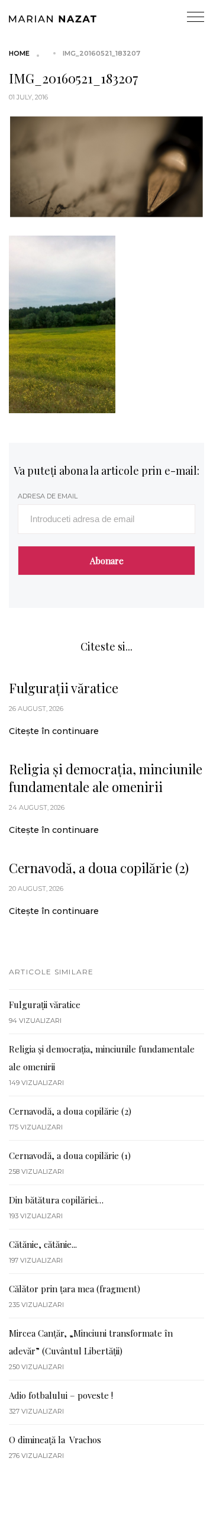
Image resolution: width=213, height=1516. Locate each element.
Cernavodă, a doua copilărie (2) (99, 868)
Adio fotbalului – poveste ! (61, 1395)
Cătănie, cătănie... (43, 1244)
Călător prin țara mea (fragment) (74, 1289)
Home (19, 53)
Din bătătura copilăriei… (56, 1200)
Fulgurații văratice (63, 688)
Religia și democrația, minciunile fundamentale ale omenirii (105, 778)
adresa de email (48, 496)
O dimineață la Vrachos (55, 1440)
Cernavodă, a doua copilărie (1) (70, 1155)
